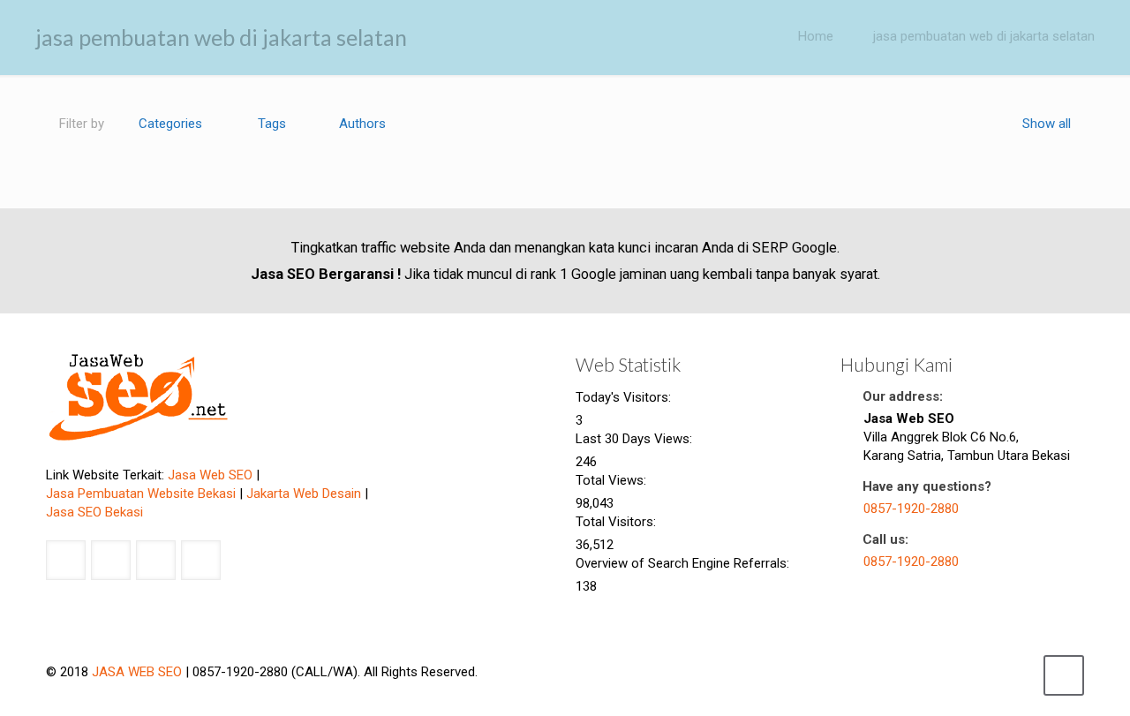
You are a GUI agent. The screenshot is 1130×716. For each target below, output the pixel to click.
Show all (1046, 124)
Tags (272, 124)
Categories (170, 124)
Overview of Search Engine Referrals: (684, 563)
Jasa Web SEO (210, 475)
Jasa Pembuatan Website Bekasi (141, 493)
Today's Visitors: (625, 397)
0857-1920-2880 (911, 508)
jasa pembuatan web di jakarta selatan (984, 36)
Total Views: (613, 480)
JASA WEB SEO (137, 672)
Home (815, 36)
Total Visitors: (617, 522)
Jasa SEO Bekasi (94, 512)
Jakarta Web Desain (303, 493)
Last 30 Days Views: (636, 439)
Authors (362, 124)
